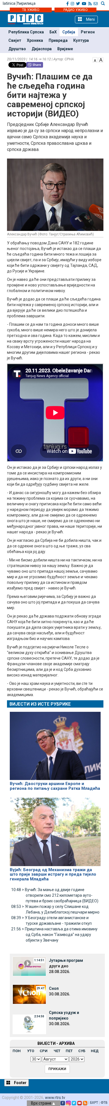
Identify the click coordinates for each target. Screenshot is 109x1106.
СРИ (44, 1051)
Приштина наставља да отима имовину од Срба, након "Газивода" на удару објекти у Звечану (54, 934)
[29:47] (29, 994)
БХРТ (94, 1103)
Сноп (54, 988)
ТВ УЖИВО (30, 10)
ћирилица (26, 3)
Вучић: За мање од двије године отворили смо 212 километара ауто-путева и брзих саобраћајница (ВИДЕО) (54, 895)
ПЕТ (69, 1051)
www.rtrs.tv (55, 1097)
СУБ (81, 1051)
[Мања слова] (95, 59)
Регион (88, 32)
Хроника (35, 40)
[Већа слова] (100, 59)
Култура (81, 40)
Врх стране (41, 1103)
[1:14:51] (29, 966)
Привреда (58, 40)
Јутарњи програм (66, 960)
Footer (20, 1082)
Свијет (14, 40)
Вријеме (65, 49)
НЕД (95, 1051)
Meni (90, 19)
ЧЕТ (57, 1051)
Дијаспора (42, 49)
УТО (30, 1051)
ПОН (17, 1051)
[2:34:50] (29, 1024)
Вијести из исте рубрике (40, 704)
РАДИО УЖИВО (75, 10)
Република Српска (26, 32)
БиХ (53, 32)
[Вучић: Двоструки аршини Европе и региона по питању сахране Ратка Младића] (55, 743)
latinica (9, 3)
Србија (68, 32)
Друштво (17, 49)
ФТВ (104, 1103)
